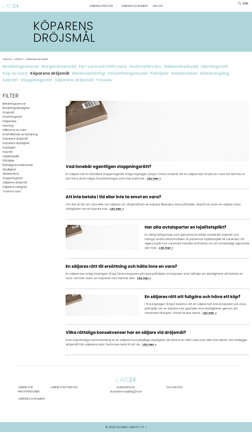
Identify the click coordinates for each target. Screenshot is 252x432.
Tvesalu (104, 80)
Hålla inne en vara (14, 130)
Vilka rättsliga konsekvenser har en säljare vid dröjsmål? (126, 332)
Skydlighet (9, 169)
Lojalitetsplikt (11, 156)
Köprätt (8, 152)
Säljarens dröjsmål (74, 80)
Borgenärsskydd (59, 66)
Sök (245, 3)
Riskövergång (214, 73)
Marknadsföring (88, 73)
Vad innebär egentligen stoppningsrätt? (108, 166)
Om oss (157, 6)
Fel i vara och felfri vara (103, 66)
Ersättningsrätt (12, 117)
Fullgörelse (9, 121)
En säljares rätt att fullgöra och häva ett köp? (192, 296)
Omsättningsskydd (127, 73)
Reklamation (184, 73)
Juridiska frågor (101, 6)
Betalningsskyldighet (16, 108)
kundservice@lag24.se (126, 391)
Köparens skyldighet (16, 143)
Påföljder (159, 73)
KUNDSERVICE (126, 387)
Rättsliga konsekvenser (18, 165)
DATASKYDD (175, 387)
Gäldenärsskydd (181, 66)
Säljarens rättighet (15, 187)
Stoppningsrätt (36, 80)
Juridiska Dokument (134, 6)
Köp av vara (15, 73)
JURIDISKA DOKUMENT (31, 399)
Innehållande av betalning (20, 134)
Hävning (8, 126)
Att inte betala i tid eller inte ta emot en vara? (113, 197)
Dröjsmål (8, 112)
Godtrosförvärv (145, 66)
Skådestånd (11, 174)
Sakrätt (10, 80)
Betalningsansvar (21, 66)
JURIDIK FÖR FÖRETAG (64, 387)
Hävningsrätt (214, 66)
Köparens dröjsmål (49, 73)
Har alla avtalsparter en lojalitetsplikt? (185, 227)
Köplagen (9, 147)
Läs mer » (154, 178)
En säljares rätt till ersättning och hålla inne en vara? (121, 266)
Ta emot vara (12, 191)
